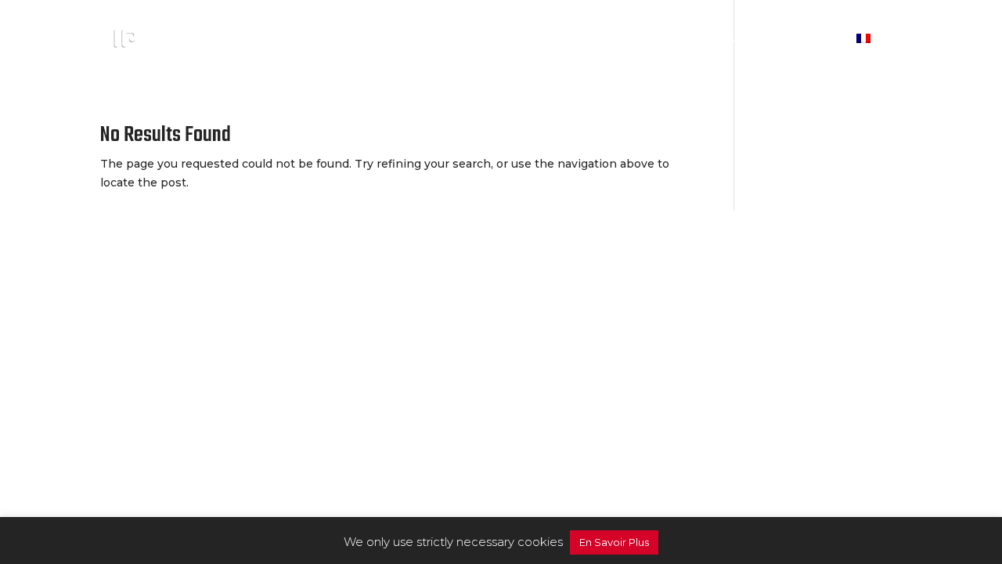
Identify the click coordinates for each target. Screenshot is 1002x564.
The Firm (577, 40)
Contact (809, 40)
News (744, 40)
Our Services (666, 40)
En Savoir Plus (614, 542)
